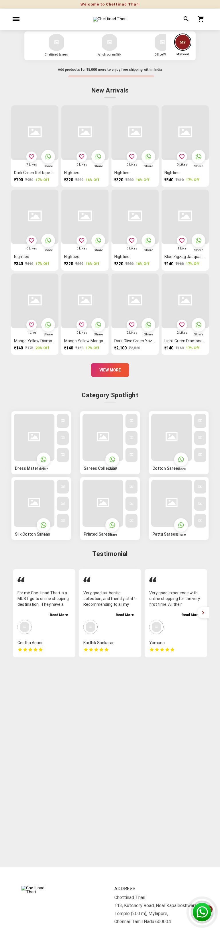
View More (110, 370)
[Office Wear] (162, 42)
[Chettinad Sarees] (56, 42)
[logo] (110, 19)
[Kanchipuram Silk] (109, 42)
